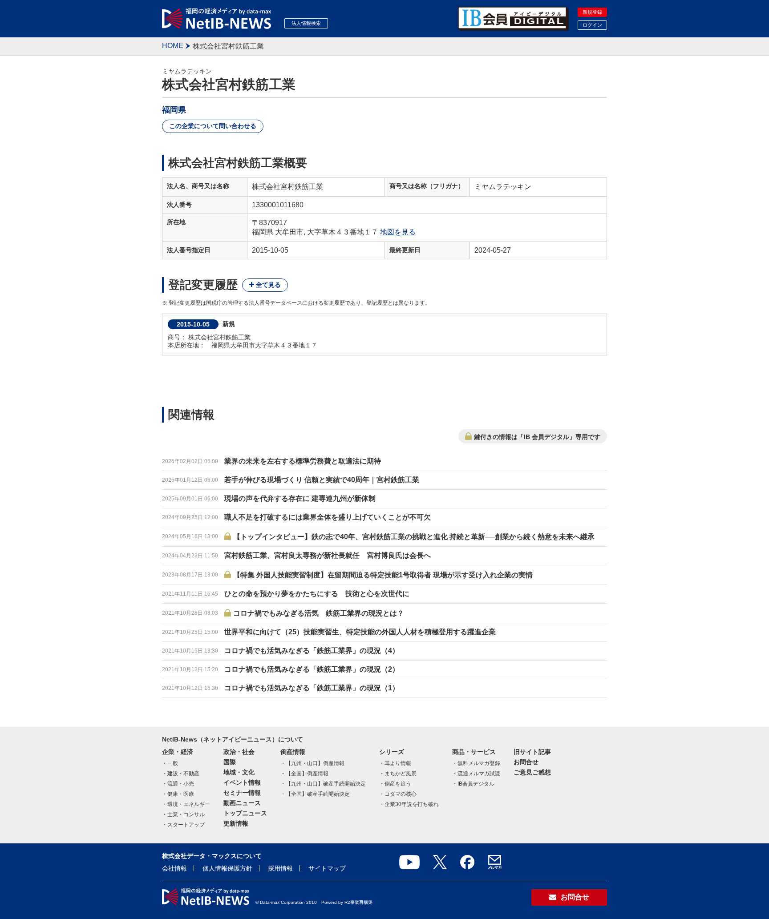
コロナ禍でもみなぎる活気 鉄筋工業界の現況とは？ (318, 613)
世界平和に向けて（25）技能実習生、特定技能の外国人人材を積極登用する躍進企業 (360, 632)
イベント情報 (242, 782)
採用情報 (280, 868)
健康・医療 (180, 794)
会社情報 (174, 868)
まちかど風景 (400, 773)
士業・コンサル (186, 814)
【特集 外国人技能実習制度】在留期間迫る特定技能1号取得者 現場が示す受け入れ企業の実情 (383, 575)
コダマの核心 (400, 794)
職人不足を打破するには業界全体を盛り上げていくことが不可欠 (327, 517)
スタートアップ (186, 825)
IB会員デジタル (475, 784)
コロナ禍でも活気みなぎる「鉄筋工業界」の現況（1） (311, 688)
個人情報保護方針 (227, 868)
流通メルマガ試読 (478, 773)
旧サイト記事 (532, 751)
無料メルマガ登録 (478, 763)
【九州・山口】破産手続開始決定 (326, 784)
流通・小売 (180, 784)
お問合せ (526, 762)
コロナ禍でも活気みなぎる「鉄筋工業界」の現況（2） (311, 669)
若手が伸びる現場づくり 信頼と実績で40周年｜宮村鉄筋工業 (321, 480)
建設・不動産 (183, 773)
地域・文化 (239, 772)
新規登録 (592, 12)
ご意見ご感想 (532, 772)
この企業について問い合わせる (212, 125)
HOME (172, 45)
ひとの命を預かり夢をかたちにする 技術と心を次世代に (316, 593)
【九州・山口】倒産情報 (315, 763)
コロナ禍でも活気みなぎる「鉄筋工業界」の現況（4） (311, 650)
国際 (229, 762)
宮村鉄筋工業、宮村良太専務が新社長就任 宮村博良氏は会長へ (327, 555)
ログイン (592, 25)
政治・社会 (239, 751)
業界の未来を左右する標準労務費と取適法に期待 (302, 461)
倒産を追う (397, 784)
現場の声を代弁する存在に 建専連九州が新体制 (300, 498)
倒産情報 (292, 751)
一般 (172, 763)
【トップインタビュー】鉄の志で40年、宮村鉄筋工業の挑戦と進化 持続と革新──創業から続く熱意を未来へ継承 (414, 536)
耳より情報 (397, 763)
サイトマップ (327, 868)
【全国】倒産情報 (307, 773)
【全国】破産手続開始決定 (318, 794)
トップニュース (245, 813)
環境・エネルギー (188, 804)
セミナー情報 (242, 792)
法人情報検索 (306, 23)
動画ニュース (242, 802)
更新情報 (235, 823)
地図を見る (398, 232)
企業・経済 (177, 751)
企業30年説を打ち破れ (411, 804)
